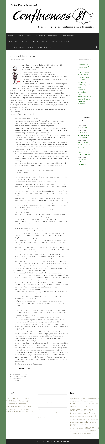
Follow (32, 369)
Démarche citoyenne (81, 409)
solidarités (86, 431)
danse (78, 407)
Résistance (89, 427)
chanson (91, 401)
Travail (85, 433)
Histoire (72, 416)
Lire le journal (39, 36)
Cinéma (73, 403)
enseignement (16, 376)
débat (90, 407)
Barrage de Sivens (74, 401)
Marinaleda (82, 419)
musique (95, 419)
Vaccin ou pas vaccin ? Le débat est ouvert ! (84, 144)
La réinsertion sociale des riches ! (60, 41)
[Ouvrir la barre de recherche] (96, 47)
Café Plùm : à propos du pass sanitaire (84, 152)
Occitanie (94, 422)
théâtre (93, 430)
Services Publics (74, 431)
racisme (81, 428)
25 (39, 412)
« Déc (40, 417)
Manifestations (74, 419)
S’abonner (20, 36)
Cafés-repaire (84, 401)
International (77, 416)
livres (90, 416)
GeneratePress (64, 441)
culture (73, 406)
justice (81, 416)
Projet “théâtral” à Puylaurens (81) (18, 401)
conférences (93, 404)
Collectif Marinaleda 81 (68, 36)
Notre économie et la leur (80, 422)
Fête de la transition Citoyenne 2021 (18, 41)
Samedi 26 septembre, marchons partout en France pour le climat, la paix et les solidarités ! (84, 97)
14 (52, 406)
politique (73, 425)
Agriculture (74, 398)
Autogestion (84, 398)
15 (56, 406)
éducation (94, 433)
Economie (79, 413)
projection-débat (75, 428)
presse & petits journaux (85, 425)
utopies (89, 433)
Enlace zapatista (16, 378)
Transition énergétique (76, 433)
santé (97, 428)
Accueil (9, 36)
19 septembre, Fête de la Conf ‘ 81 (83, 67)
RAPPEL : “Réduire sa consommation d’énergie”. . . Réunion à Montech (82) (29, 47)
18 (39, 409)
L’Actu (28, 36)
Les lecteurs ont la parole (19, 374)
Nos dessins (52, 36)
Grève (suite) (82, 127)
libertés (86, 416)
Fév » (44, 417)
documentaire (84, 407)
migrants (87, 419)
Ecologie (73, 413)
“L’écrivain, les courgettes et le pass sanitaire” (83, 135)
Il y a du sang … (16, 380)
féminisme (85, 413)
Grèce (94, 413)
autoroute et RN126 (93, 398)
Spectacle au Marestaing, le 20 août (84, 84)
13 (47, 406)
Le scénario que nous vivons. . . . (17, 404)
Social (81, 431)
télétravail (23, 376)
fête (90, 413)
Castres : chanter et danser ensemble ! (84, 161)
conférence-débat (83, 404)
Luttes (96, 416)
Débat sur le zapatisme (40, 41)
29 (56, 412)
